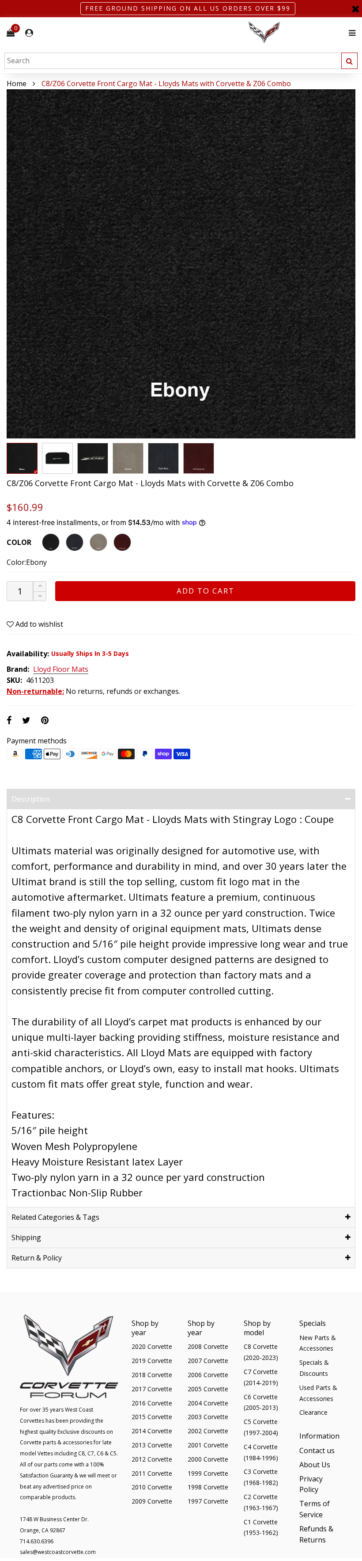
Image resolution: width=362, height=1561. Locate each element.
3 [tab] (175, 431)
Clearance (313, 1412)
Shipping (26, 1237)
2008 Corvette (208, 1346)
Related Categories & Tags (55, 1217)
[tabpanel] (181, 263)
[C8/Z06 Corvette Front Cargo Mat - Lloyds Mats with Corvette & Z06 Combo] (57, 458)
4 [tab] (186, 431)
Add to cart (205, 591)
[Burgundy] (122, 542)
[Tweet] (26, 720)
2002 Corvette (208, 1431)
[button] (39, 596)
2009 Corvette (152, 1501)
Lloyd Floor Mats (60, 669)
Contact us (317, 1450)
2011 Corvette (152, 1473)
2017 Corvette (152, 1389)
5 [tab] (197, 431)
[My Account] (29, 32)
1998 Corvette (208, 1487)
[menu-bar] (349, 32)
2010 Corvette (152, 1487)
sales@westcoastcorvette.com (58, 1552)
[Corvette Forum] (295, 33)
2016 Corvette (152, 1403)
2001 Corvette (208, 1445)
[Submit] (349, 61)
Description (30, 799)
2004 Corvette (208, 1403)
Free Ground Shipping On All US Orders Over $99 (187, 8)
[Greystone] (98, 542)
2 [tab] (165, 431)
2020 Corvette (152, 1346)
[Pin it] (45, 720)
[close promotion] (355, 8)
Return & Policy (36, 1258)
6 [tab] (207, 431)
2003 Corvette (208, 1417)
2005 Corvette (208, 1389)
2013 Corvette (152, 1445)
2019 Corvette (152, 1360)
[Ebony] (51, 542)
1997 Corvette (208, 1501)
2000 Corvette (208, 1459)
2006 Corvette (208, 1375)
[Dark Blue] (74, 542)
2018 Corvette (152, 1375)
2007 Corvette (208, 1360)
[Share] (9, 720)
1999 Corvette (208, 1473)
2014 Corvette (152, 1431)
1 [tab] (154, 431)
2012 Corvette (152, 1459)
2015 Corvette (152, 1417)
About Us (314, 1465)
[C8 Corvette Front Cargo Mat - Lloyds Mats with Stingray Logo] (181, 263)
